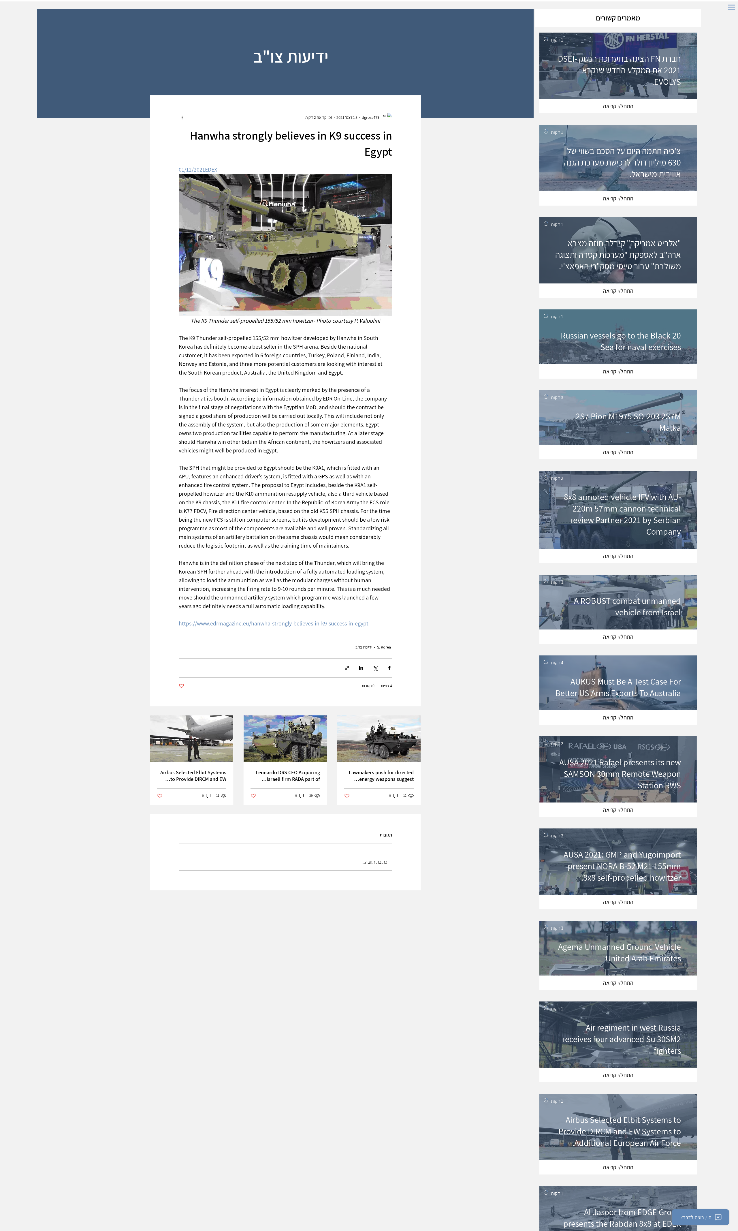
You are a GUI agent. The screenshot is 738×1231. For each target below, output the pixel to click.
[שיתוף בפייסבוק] (389, 668)
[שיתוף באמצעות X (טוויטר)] (375, 668)
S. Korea (384, 647)
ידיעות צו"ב (363, 647)
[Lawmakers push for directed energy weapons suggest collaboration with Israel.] (379, 738)
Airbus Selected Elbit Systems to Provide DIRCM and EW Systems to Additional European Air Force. (193, 775)
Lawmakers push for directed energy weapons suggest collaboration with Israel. (381, 775)
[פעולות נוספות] (182, 117)
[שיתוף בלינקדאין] (361, 668)
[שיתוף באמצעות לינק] (347, 668)
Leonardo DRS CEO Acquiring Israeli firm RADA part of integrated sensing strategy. (288, 775)
